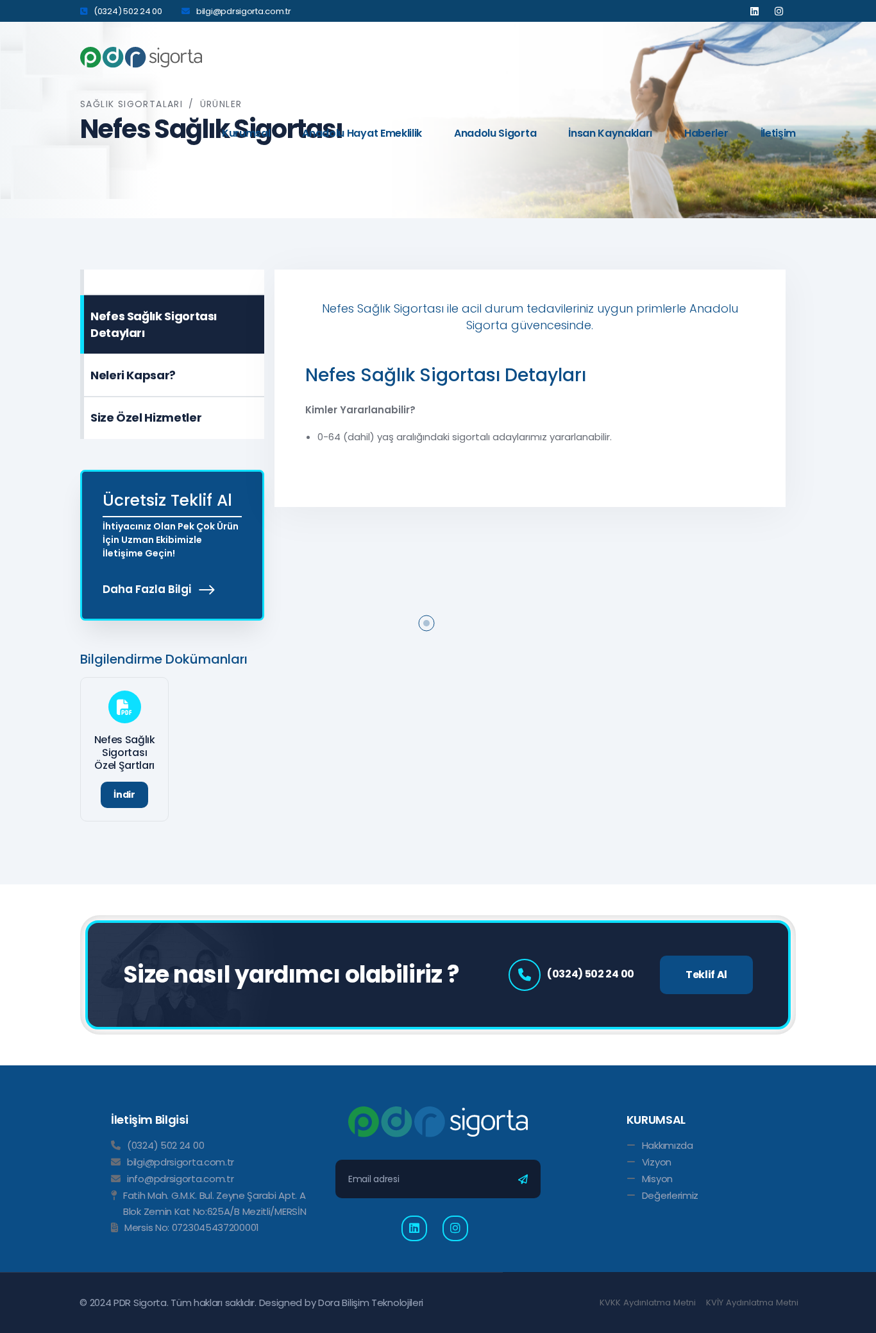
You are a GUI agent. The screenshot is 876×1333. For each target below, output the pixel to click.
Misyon (657, 1178)
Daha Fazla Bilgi (148, 589)
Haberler (706, 133)
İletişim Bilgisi (149, 1120)
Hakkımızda (667, 1145)
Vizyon (656, 1162)
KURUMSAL (656, 1120)
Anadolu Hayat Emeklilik (362, 133)
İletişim (778, 133)
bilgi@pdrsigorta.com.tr (243, 11)
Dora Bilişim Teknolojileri (370, 1302)
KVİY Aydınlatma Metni (752, 1302)
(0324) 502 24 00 (128, 11)
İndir (124, 794)
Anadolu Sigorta (495, 133)
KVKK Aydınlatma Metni (648, 1302)
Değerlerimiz (670, 1195)
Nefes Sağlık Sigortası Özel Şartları (124, 752)
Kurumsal (246, 133)
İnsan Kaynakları (610, 133)
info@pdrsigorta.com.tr (180, 1178)
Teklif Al (706, 974)
